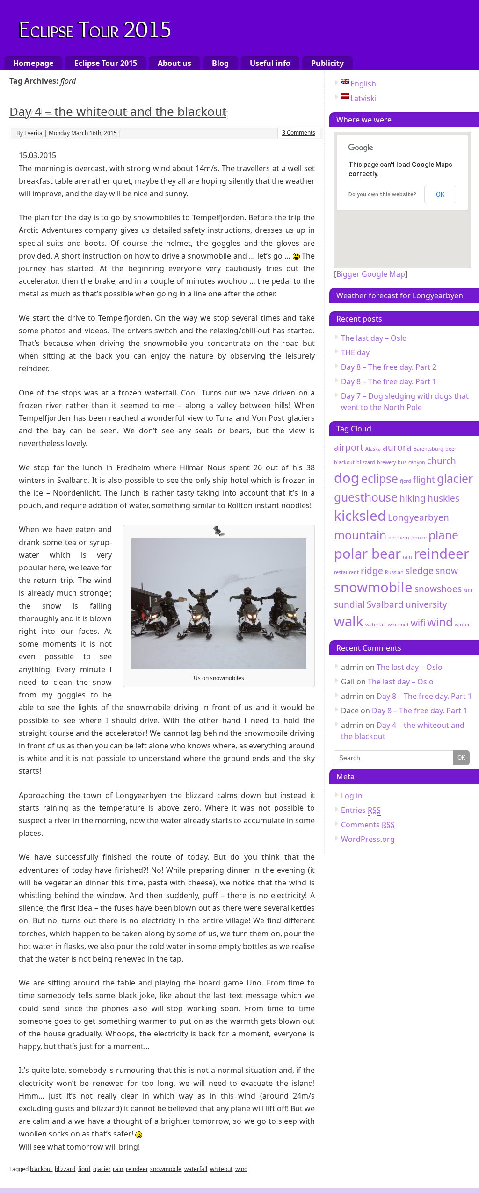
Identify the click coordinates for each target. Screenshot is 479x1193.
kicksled (360, 515)
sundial (349, 604)
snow (446, 571)
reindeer (136, 1169)
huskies (443, 498)
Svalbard (385, 604)
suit (468, 590)
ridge (372, 571)
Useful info (270, 63)
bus (402, 462)
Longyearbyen (418, 517)
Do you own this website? (382, 194)
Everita (33, 133)
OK (440, 194)
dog (346, 477)
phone (419, 537)
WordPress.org (368, 839)
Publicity (327, 63)
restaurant (346, 572)
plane (443, 535)
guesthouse (366, 497)
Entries (361, 810)
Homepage (33, 63)
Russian (394, 572)
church (441, 461)
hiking (412, 498)
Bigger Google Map (370, 274)
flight (424, 480)
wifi (418, 623)
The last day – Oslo (374, 338)
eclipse (379, 478)
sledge (420, 571)
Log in (352, 796)
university (426, 604)
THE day (355, 352)
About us (174, 63)
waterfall (195, 1169)
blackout (41, 1169)
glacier (101, 1169)
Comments (298, 133)
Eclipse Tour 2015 (95, 27)
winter (462, 624)
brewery (386, 462)
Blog (220, 63)
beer (450, 449)
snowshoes (438, 589)
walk (348, 621)
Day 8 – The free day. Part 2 (388, 367)
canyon (416, 462)
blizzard (65, 1169)
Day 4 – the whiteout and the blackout (117, 111)
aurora (397, 447)
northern (398, 537)
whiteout (221, 1169)
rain (118, 1169)
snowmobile (165, 1169)
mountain (360, 535)
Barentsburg (428, 449)
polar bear (367, 553)
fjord (84, 1169)
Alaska (373, 449)
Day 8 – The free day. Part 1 (388, 381)
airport (348, 447)
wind (241, 1169)
